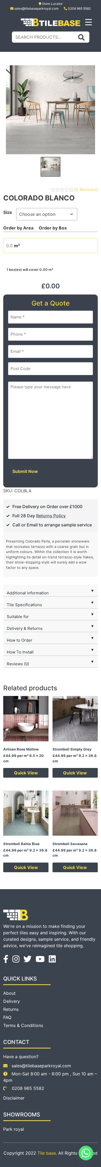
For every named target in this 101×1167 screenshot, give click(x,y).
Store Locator (51, 4)
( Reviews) (86, 189)
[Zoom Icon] (50, 109)
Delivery (11, 1001)
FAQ (7, 1017)
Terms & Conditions (23, 1025)
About (9, 993)
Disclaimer (14, 1098)
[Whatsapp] (86, 1153)
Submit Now (25, 471)
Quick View (26, 772)
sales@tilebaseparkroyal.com (36, 8)
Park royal (13, 1129)
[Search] (81, 37)
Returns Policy (51, 515)
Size (7, 212)
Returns (11, 1009)
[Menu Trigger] (88, 22)
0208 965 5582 (79, 8)
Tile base (46, 1153)
